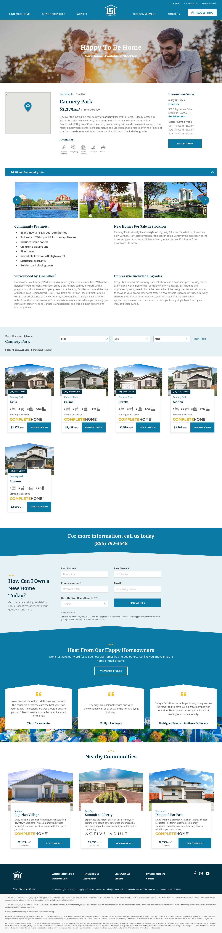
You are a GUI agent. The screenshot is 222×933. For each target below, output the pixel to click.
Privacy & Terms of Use (24, 888)
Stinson (15, 481)
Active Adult (89, 878)
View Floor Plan (39, 427)
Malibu (178, 402)
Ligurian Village (26, 815)
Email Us (173, 104)
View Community (54, 843)
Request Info (204, 12)
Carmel (69, 402)
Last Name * (121, 568)
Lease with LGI (122, 873)
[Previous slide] (17, 200)
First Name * (68, 568)
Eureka (124, 402)
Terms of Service (128, 616)
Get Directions (177, 116)
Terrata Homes (91, 873)
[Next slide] (205, 200)
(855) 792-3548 (176, 100)
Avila (13, 402)
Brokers (176, 3)
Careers (150, 878)
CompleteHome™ (158, 285)
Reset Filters (200, 338)
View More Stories (111, 670)
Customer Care (190, 3)
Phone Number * (71, 583)
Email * (118, 583)
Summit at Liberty (99, 815)
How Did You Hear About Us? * (79, 598)
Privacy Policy (111, 616)
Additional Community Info (27, 172)
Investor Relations (209, 3)
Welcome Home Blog (63, 873)
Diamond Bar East (169, 815)
